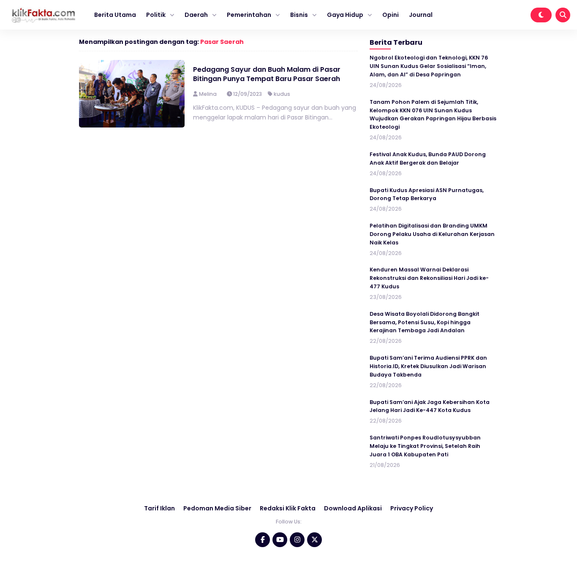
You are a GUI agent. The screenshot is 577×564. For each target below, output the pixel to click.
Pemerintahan (249, 15)
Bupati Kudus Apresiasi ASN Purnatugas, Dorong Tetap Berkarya (427, 194)
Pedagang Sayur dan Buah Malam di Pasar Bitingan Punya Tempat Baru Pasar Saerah (266, 74)
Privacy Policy (411, 508)
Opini (390, 15)
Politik (156, 15)
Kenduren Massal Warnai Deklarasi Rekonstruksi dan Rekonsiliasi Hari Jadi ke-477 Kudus (429, 278)
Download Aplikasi (353, 508)
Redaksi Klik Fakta (288, 508)
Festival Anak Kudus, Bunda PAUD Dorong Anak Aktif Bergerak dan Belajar (428, 158)
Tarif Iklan (159, 508)
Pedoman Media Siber (217, 508)
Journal (421, 15)
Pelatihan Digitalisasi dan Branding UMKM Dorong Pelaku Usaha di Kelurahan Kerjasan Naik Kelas (432, 234)
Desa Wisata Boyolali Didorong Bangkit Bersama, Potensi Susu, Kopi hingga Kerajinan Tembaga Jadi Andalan (424, 322)
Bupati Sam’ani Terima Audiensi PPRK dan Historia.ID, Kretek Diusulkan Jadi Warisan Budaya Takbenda (428, 366)
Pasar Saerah (222, 42)
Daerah (196, 15)
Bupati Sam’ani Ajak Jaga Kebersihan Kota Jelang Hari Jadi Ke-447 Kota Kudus (430, 406)
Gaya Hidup (345, 15)
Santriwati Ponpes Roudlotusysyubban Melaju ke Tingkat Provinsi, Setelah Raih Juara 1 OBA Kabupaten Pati (425, 446)
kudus (282, 94)
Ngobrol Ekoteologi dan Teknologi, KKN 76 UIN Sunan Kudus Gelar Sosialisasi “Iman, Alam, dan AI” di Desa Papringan (429, 66)
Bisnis (299, 15)
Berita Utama (115, 15)
